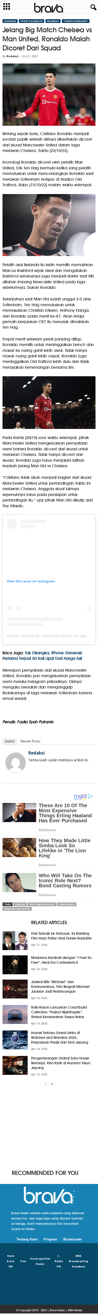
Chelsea (20, 904)
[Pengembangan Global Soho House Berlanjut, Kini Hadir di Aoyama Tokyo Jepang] (15, 1065)
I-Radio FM (59, 1261)
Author (10, 741)
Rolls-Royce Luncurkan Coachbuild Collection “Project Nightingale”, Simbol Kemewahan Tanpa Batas (59, 1012)
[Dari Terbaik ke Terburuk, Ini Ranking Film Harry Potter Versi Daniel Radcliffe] (15, 940)
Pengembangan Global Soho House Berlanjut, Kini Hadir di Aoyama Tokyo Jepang (60, 1063)
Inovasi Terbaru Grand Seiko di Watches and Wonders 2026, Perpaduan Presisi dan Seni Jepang (59, 1037)
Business (53, 21)
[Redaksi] (16, 763)
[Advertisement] (49, 1128)
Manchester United (17, 909)
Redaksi (13, 56)
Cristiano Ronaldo (42, 904)
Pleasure (10, 21)
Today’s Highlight (76, 21)
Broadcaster (72, 1239)
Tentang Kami (27, 1239)
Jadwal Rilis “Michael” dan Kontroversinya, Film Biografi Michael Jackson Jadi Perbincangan (60, 986)
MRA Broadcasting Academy (78, 1261)
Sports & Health (31, 21)
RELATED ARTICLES (49, 922)
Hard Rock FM (10, 1261)
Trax (23, 1261)
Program (50, 1239)
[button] (92, 7)
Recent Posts (30, 741)
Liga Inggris (67, 904)
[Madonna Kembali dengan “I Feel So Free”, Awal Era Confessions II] (15, 964)
